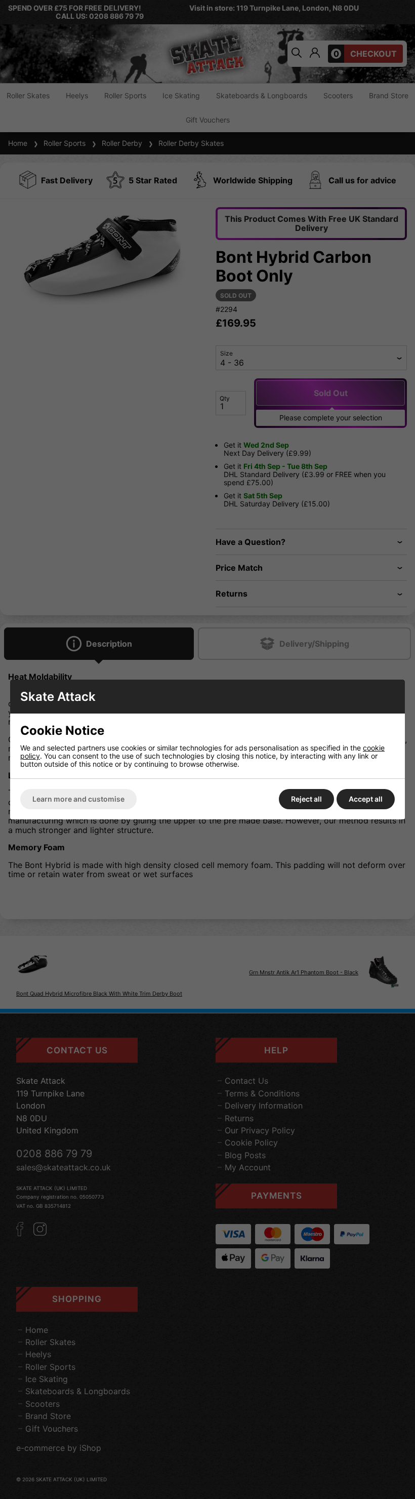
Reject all (306, 799)
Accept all (366, 799)
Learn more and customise (78, 799)
